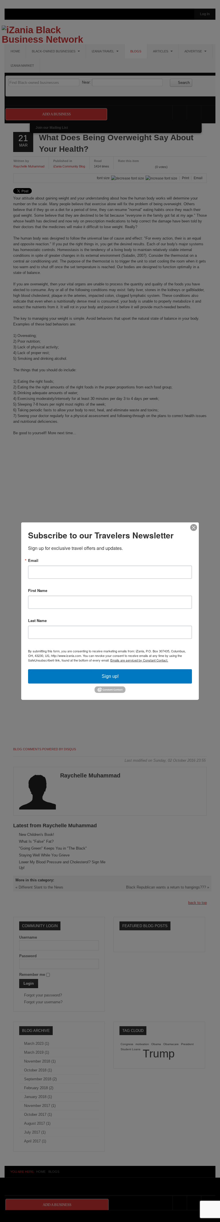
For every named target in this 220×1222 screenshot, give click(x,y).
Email (33, 560)
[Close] (193, 527)
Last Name (37, 620)
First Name (37, 590)
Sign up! (110, 676)
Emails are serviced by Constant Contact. (139, 660)
